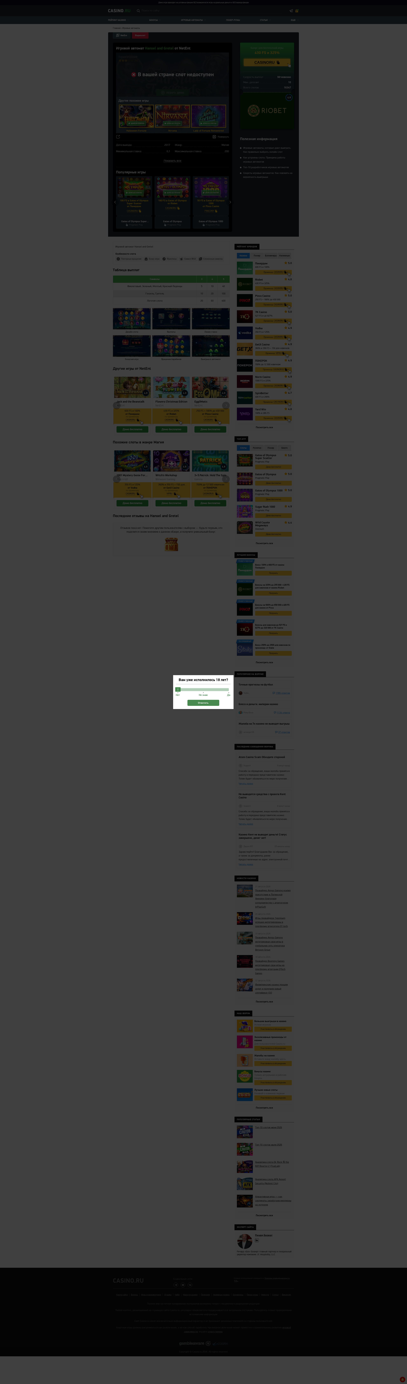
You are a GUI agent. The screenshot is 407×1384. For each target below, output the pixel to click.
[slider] (178, 689)
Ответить (203, 703)
